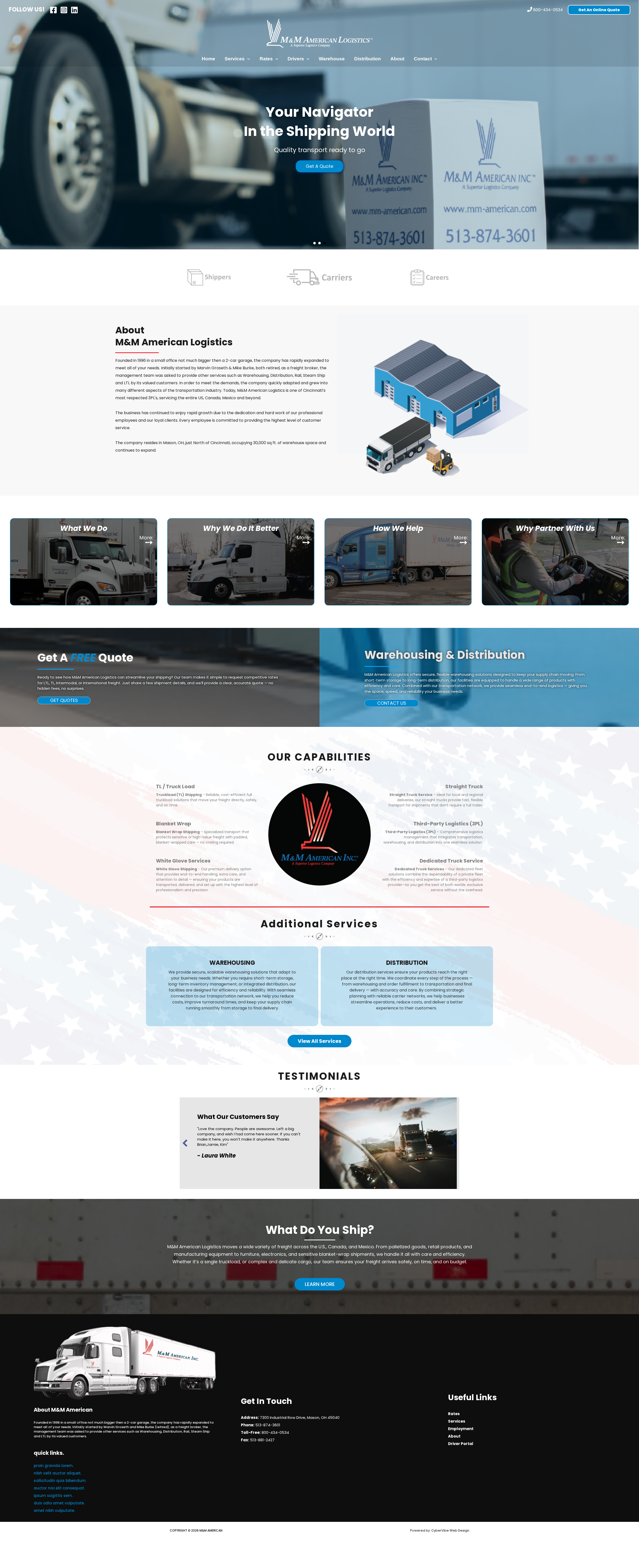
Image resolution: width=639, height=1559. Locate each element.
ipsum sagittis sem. (53, 1495)
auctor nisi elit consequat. (59, 1488)
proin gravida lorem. (53, 1465)
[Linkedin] (74, 10)
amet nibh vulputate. (54, 1510)
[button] (599, 10)
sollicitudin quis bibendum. (60, 1480)
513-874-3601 (267, 1425)
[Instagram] (64, 10)
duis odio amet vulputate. (59, 1503)
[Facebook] (53, 10)
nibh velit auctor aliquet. (57, 1473)
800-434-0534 (548, 10)
